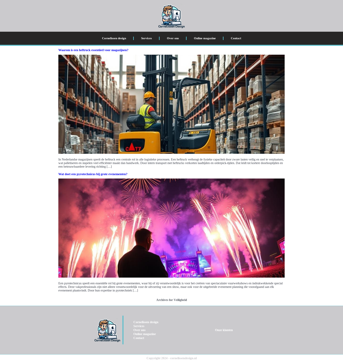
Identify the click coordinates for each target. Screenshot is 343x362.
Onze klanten (224, 330)
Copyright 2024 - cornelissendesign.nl (171, 358)
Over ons (173, 38)
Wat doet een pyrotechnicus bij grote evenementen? (92, 174)
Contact (236, 38)
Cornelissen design (114, 38)
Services (146, 38)
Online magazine (205, 38)
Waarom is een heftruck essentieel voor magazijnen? (93, 50)
